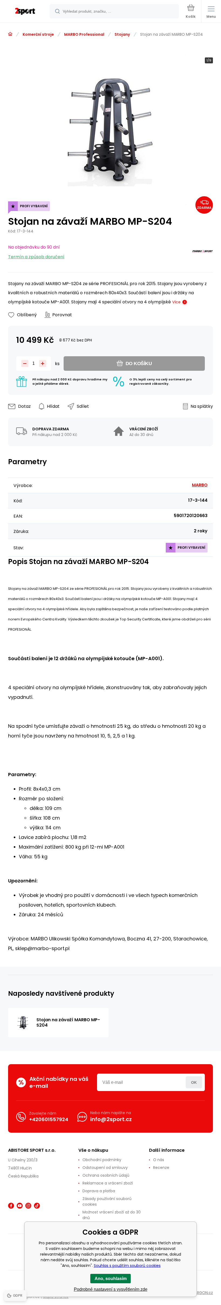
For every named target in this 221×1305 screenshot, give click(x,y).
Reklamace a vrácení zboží (107, 1183)
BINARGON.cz (201, 1292)
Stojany (122, 34)
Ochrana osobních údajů (105, 1175)
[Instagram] (28, 1206)
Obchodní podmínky (101, 1159)
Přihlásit (194, 1082)
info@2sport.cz (111, 1119)
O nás (158, 1159)
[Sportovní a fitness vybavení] (10, 34)
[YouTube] (20, 1206)
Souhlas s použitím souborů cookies (127, 1265)
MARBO (200, 485)
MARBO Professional (84, 34)
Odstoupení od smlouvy (105, 1167)
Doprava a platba (98, 1191)
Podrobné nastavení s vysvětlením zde (110, 1289)
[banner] (25, 11)
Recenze (161, 1167)
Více (176, 302)
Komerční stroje (38, 34)
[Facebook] (11, 1206)
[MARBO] (202, 252)
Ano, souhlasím (111, 1278)
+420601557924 (48, 1119)
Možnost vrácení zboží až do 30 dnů (111, 1214)
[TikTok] (37, 1206)
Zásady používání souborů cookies (107, 1201)
